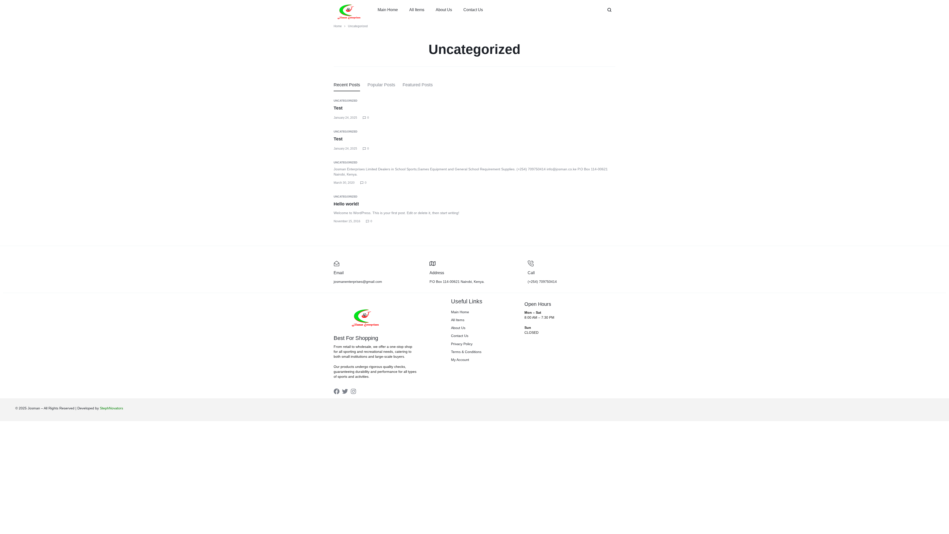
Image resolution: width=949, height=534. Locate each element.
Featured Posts (418, 84)
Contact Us (473, 10)
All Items (416, 10)
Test (338, 108)
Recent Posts (347, 84)
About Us (444, 10)
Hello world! (346, 203)
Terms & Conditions (466, 352)
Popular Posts (381, 84)
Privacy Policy (462, 344)
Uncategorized (345, 100)
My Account (460, 360)
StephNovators (111, 408)
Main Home (388, 10)
